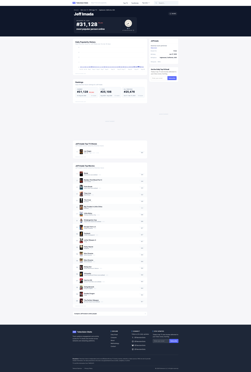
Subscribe (172, 78)
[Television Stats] (80, 2)
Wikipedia (153, 62)
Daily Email (114, 334)
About (113, 340)
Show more (154, 48)
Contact (113, 346)
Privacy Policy (88, 368)
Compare (114, 337)
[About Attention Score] (133, 30)
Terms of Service (77, 368)
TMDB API (91, 363)
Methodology (115, 343)
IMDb (159, 62)
